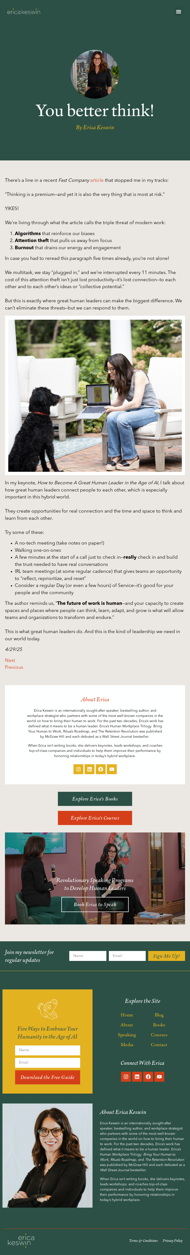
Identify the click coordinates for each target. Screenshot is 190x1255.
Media (126, 1044)
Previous (14, 667)
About (126, 1024)
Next (10, 660)
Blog (159, 1014)
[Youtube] (112, 769)
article (97, 180)
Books (159, 1024)
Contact (159, 1044)
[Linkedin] (90, 769)
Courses (159, 1034)
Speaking (127, 1034)
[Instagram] (78, 769)
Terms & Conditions (143, 1240)
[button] (178, 11)
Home (126, 1014)
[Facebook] (101, 769)
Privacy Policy (173, 1240)
